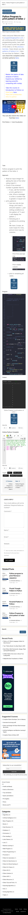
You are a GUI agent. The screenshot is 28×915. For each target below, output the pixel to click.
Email (6, 537)
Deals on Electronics (8, 789)
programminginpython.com (13, 38)
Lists (4, 842)
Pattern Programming (9, 13)
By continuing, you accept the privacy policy (15, 775)
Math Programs (7, 848)
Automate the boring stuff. (9, 722)
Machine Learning (7, 845)
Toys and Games (7, 792)
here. (17, 58)
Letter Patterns (7, 10)
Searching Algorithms (8, 885)
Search (4, 629)
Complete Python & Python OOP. (11, 735)
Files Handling (6, 836)
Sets (4, 888)
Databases (5, 830)
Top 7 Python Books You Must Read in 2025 (14, 646)
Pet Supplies (6, 798)
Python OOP (6, 876)
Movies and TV (7, 805)
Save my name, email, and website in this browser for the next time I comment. (14, 553)
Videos (25, 909)
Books (4, 824)
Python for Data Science (9, 861)
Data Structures (7, 827)
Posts (20, 909)
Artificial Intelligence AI (9, 818)
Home (3, 2)
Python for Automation (8, 858)
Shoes (4, 802)
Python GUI (6, 870)
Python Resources (7, 879)
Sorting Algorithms (7, 891)
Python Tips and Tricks (8, 882)
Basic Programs (7, 821)
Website (6, 544)
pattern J (5, 475)
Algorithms (6, 815)
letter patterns (17, 472)
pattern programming (16, 475)
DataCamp (9, 92)
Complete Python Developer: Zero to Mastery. (14, 719)
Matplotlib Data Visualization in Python (13, 658)
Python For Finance (8, 867)
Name (6, 530)
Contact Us (23, 911)
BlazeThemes (7, 912)
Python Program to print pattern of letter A (16, 615)
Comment (8, 511)
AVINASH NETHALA (8, 22)
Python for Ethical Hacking (9, 864)
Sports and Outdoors (8, 795)
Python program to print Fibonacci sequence (16, 576)
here (17, 118)
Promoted (5, 855)
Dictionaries (6, 833)
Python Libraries (7, 873)
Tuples (4, 895)
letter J (10, 472)
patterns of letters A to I (10, 51)
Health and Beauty (7, 786)
